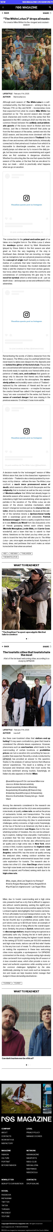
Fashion (5, 1155)
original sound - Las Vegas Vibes (32, 887)
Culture (5, 1158)
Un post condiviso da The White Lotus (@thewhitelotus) (26, 465)
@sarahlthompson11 (14, 781)
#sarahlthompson (23, 793)
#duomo (9, 796)
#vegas (16, 884)
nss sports (31, 1158)
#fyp (8, 887)
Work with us (7, 1140)
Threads (5, 1209)
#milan (16, 784)
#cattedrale (19, 796)
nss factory (7, 1143)
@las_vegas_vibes (14, 881)
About (4, 1133)
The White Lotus (10, 557)
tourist (17, 983)
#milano (24, 787)
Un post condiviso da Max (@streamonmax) (26, 349)
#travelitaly (23, 790)
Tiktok (4, 1206)
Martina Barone (20, 97)
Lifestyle (7, 94)
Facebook (6, 1195)
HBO (5, 554)
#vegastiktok (40, 884)
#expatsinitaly (12, 790)
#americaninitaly (27, 784)
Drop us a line (32, 1184)
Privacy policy (33, 1133)
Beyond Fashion (8, 1165)
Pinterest (6, 1213)
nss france (31, 1169)
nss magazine (32, 1155)
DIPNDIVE (7, 759)
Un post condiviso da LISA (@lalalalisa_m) (26, 232)
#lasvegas (23, 884)
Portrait (5, 1162)
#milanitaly (10, 793)
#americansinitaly (13, 787)
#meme (9, 884)
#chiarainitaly (36, 793)
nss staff (17, 733)
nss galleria (32, 1165)
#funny (31, 884)
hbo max (14, 554)
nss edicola (31, 1172)
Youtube (5, 1216)
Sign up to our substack (12, 1184)
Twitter (5, 1202)
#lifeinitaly (32, 787)
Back (6, 13)
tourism (6, 983)
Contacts (6, 1136)
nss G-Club (31, 1162)
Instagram (6, 1198)
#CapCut (14, 887)
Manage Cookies (34, 1136)
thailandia (26, 554)
